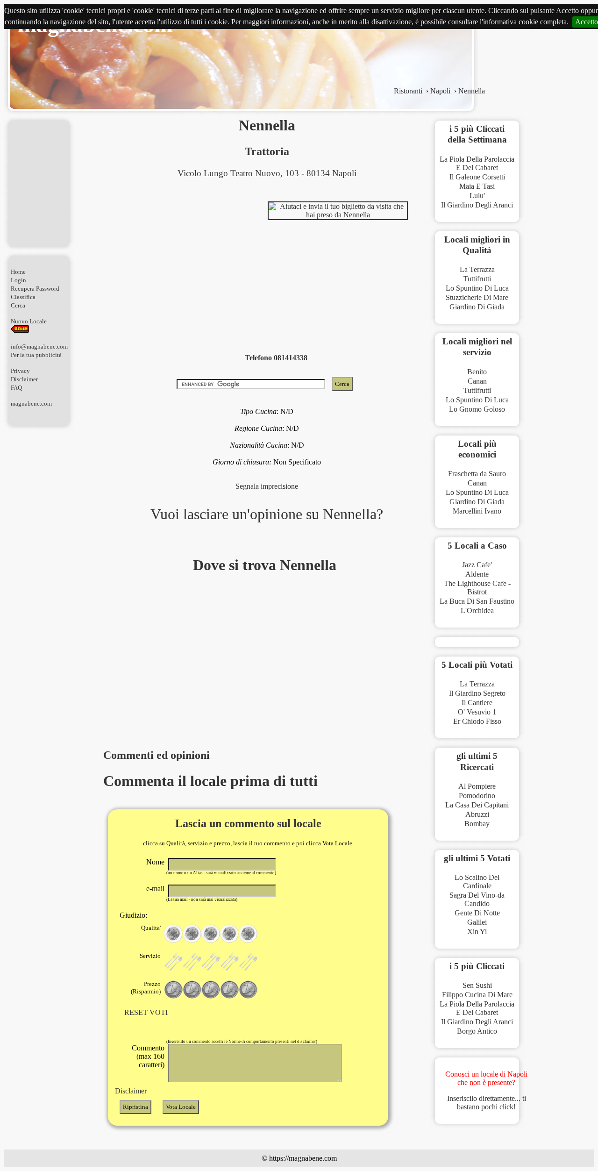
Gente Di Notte (477, 913)
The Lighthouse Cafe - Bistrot (477, 587)
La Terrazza (477, 269)
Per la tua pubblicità (36, 354)
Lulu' (477, 196)
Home (18, 271)
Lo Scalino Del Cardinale (477, 881)
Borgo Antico (477, 1031)
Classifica (23, 296)
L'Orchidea (477, 610)
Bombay (477, 824)
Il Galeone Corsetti (477, 177)
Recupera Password (35, 288)
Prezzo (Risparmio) (146, 987)
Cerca (18, 305)
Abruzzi (477, 814)
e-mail (155, 889)
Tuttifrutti (477, 279)
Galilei (477, 922)
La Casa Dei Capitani (477, 805)
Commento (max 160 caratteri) (148, 1056)
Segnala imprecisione (266, 486)
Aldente (477, 574)
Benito (477, 372)
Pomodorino (477, 796)
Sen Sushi (477, 985)
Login (18, 280)
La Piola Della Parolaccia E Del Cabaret (477, 163)
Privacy (20, 370)
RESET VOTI (146, 1012)
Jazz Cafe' (477, 565)
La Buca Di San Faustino (477, 601)
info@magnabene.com (39, 346)
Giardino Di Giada (477, 307)
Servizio (150, 955)
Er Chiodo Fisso (477, 721)
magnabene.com (31, 403)
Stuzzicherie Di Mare (477, 297)
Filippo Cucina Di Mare (477, 995)
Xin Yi (477, 931)
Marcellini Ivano (477, 511)
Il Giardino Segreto (477, 693)
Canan (477, 381)
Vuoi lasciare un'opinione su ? (266, 514)
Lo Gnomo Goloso (477, 409)
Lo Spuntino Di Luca (477, 288)
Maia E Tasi (477, 186)
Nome (155, 862)
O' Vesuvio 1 (477, 712)
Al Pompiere (477, 786)
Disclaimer (24, 379)
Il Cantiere (477, 703)
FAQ (16, 387)
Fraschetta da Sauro (477, 474)
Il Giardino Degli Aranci (477, 205)
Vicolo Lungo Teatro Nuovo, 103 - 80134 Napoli (267, 173)
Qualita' (151, 927)
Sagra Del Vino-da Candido (477, 899)
